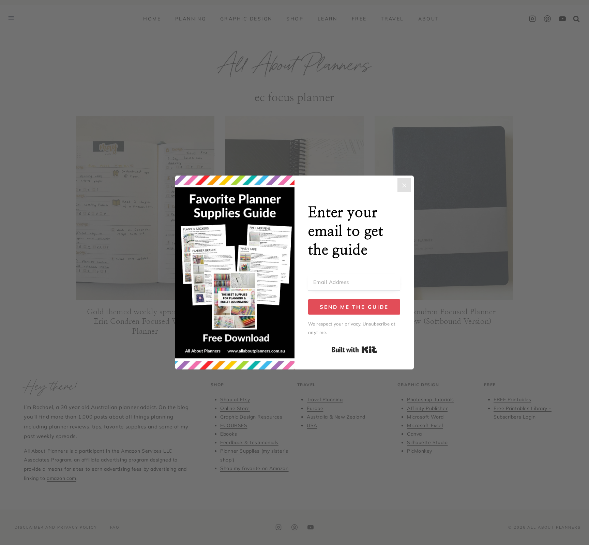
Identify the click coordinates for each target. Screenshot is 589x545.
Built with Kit (354, 350)
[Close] (404, 185)
